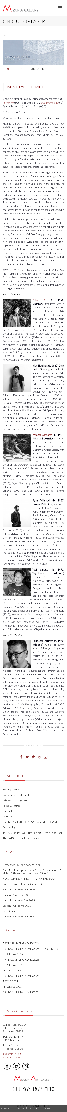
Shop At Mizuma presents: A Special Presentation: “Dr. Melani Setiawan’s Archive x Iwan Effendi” (33, 872)
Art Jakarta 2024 (12, 970)
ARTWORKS (39, 69)
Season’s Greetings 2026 (17, 894)
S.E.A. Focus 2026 (13, 954)
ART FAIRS (12, 930)
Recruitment (10, 911)
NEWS (9, 851)
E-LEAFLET (37, 87)
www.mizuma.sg (11, 1057)
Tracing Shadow (11, 789)
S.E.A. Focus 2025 (13, 965)
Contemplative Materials (16, 794)
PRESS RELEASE (16, 87)
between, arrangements (16, 800)
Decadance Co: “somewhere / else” (22, 864)
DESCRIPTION (16, 69)
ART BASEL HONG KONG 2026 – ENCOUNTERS (31, 948)
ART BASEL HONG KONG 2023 (21, 992)
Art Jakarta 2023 (12, 986)
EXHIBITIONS (15, 776)
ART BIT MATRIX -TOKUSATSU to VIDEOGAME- (31, 821)
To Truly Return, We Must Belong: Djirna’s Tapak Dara (33, 832)
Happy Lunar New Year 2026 (19, 889)
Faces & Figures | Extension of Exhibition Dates (29, 884)
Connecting (9, 827)
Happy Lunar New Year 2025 (19, 900)
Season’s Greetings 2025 (17, 905)
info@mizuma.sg (12, 1053)
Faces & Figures (11, 805)
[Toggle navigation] (60, 7)
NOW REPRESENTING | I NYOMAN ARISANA (29, 878)
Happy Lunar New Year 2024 (19, 916)
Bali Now (7, 816)
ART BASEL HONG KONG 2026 (21, 943)
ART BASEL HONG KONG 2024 (21, 975)
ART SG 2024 (10, 981)
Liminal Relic (9, 811)
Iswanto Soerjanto (49, 102)
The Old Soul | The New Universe (21, 838)
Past (5, 36)
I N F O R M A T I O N (19, 1011)
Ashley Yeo (8, 102)
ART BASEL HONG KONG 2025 (21, 959)
